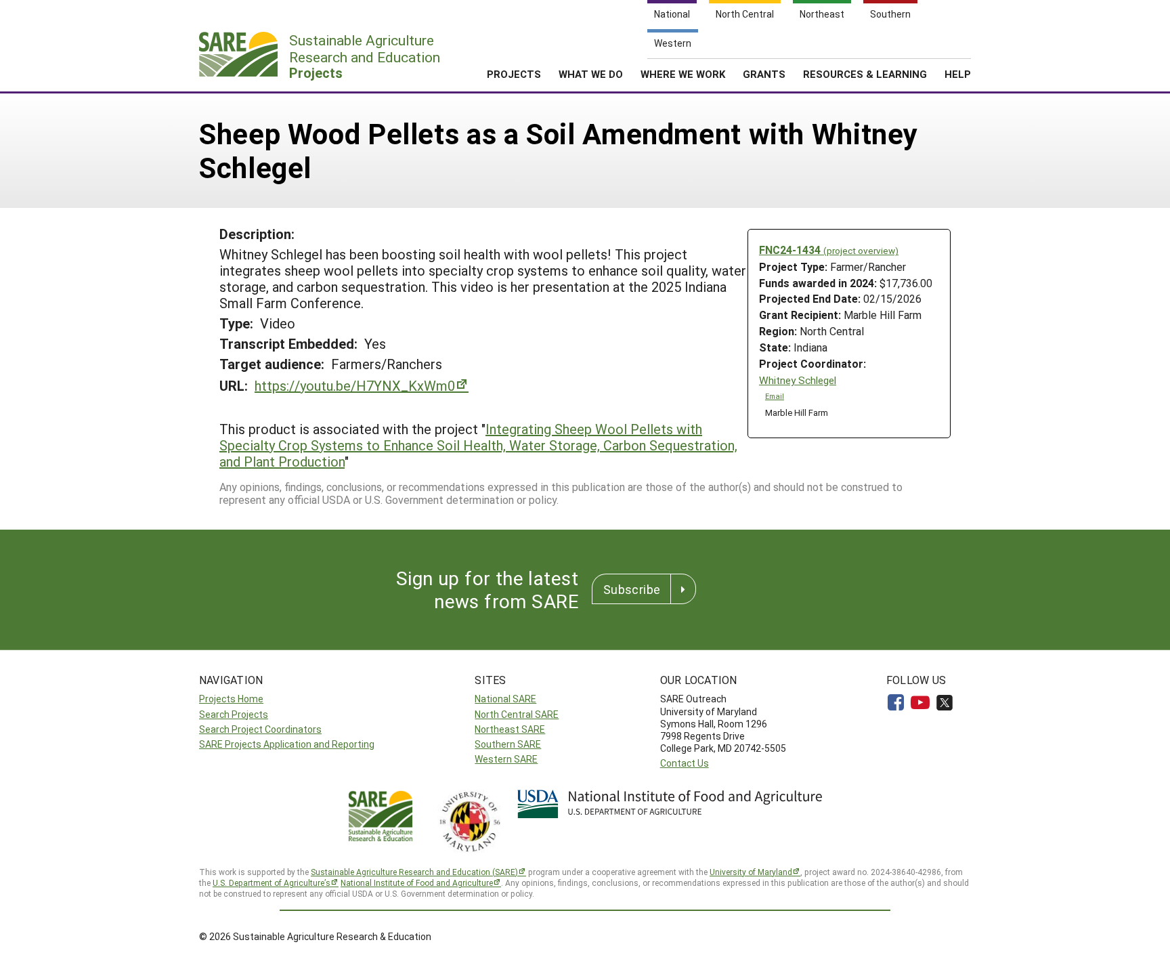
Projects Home (231, 698)
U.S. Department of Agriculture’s (271, 882)
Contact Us (684, 763)
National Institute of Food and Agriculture (417, 882)
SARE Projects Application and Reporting (286, 744)
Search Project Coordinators (260, 729)
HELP (958, 74)
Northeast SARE (510, 729)
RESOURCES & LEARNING (865, 74)
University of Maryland (751, 871)
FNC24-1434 (828, 249)
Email (774, 396)
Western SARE (506, 758)
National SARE (505, 698)
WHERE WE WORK (683, 74)
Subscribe (631, 589)
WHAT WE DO (591, 74)
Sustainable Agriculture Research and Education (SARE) (414, 871)
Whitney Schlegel (797, 380)
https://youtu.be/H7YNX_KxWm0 (355, 385)
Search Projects (233, 714)
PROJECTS (514, 74)
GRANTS (764, 74)
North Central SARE (517, 714)
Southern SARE (508, 744)
